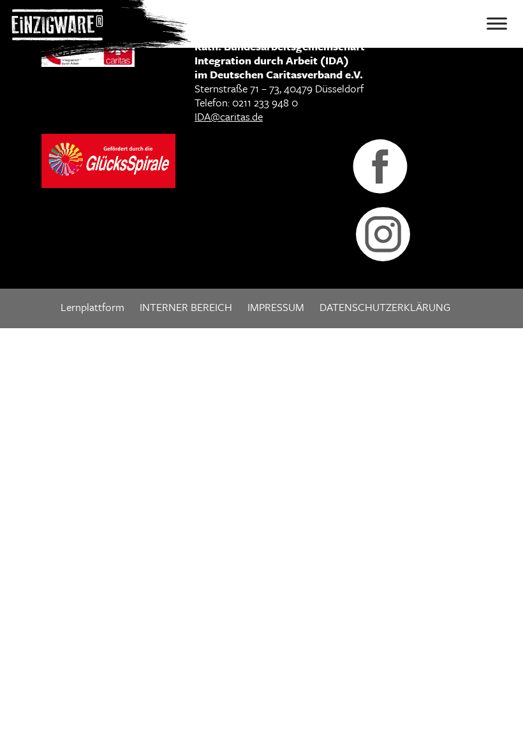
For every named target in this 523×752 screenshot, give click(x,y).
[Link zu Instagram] (383, 233)
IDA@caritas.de (229, 116)
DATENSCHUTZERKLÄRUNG (385, 307)
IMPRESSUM (275, 307)
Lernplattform (92, 307)
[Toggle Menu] (497, 23)
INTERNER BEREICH (186, 307)
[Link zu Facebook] (380, 165)
